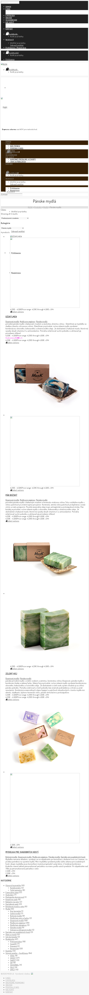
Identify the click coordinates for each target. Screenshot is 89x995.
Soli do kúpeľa (11, 937)
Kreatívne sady (12, 899)
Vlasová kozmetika (13, 885)
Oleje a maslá (11, 934)
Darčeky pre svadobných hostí (73, 857)
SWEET (13, 960)
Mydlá (8, 909)
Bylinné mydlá (11, 857)
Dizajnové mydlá (12, 321)
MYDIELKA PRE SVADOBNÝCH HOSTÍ (22, 852)
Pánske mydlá (41, 321)
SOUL (12, 955)
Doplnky (9, 951)
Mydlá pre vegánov (27, 321)
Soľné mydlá (15, 913)
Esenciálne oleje (12, 892)
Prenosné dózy (16, 941)
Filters (3, 209)
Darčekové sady (12, 904)
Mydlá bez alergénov (18, 925)
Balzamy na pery (12, 902)
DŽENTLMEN (11, 316)
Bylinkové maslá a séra (15, 906)
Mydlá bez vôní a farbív (19, 918)
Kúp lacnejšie (15, 911)
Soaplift (13, 944)
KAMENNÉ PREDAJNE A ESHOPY (23, 24)
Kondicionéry (15, 888)
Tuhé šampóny (16, 890)
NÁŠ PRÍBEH (15, 11)
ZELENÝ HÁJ (11, 673)
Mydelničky (10, 939)
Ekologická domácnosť (15, 897)
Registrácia (14, 190)
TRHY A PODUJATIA (18, 27)
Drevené (13, 946)
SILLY (12, 967)
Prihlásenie (10, 59)
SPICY (12, 969)
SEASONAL (14, 965)
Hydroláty (10, 895)
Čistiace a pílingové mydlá (20, 930)
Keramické (14, 948)
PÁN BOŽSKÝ (11, 495)
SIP (11, 962)
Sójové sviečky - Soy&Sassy (17, 953)
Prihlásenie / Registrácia (16, 47)
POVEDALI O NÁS (16, 13)
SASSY (13, 958)
